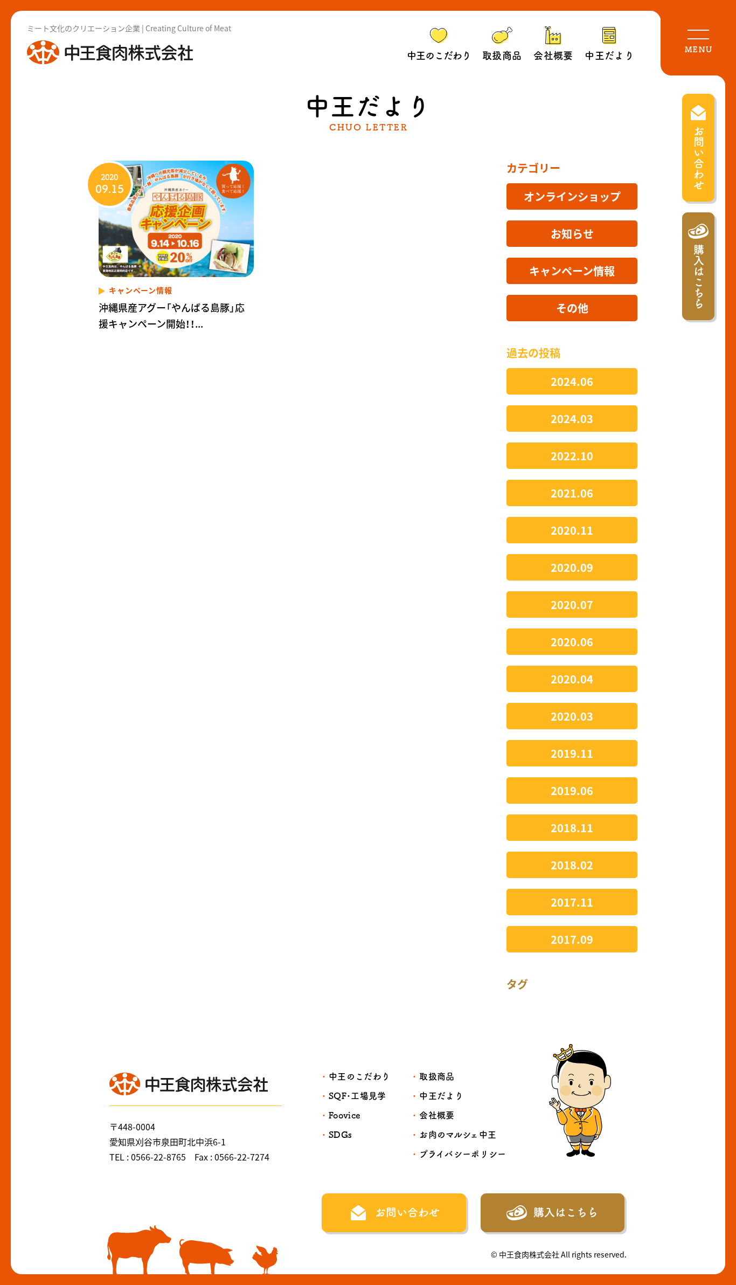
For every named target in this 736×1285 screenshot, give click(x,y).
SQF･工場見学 (357, 1095)
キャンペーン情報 (572, 271)
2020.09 (572, 567)
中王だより (609, 55)
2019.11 (572, 753)
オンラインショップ (572, 196)
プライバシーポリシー (462, 1154)
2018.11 (572, 827)
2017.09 (572, 939)
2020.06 (572, 642)
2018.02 (572, 865)
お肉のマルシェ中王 (457, 1134)
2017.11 (572, 902)
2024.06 (572, 381)
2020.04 (572, 679)
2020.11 (572, 530)
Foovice (344, 1115)
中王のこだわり (438, 55)
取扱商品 (502, 55)
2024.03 (572, 418)
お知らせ (572, 233)
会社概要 (553, 55)
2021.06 (572, 493)
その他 (572, 308)
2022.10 (572, 456)
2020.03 (572, 716)
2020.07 (572, 604)
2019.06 (572, 790)
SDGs (340, 1134)
